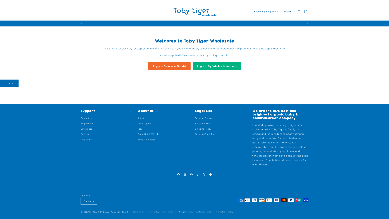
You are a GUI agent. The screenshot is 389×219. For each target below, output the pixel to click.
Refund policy (138, 212)
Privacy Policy (202, 123)
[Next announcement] (307, 23)
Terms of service (169, 212)
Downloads (86, 128)
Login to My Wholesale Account (216, 66)
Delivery (85, 134)
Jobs (140, 128)
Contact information (204, 212)
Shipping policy (186, 212)
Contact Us (86, 118)
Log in (9, 83)
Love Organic (145, 123)
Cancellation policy (224, 212)
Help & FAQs (87, 123)
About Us (143, 118)
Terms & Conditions (205, 134)
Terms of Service (204, 118)
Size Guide (86, 139)
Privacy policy (153, 212)
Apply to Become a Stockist (169, 66)
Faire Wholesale (146, 139)
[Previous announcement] (81, 23)
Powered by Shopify (120, 212)
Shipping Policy (203, 128)
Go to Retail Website (149, 134)
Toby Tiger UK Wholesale (99, 212)
